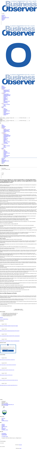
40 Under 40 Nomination (5, 17)
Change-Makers (6, 156)
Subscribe (3, 19)
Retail (4, 100)
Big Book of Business (7, 110)
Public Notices (4, 16)
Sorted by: (1, 117)
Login (3, 163)
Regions (5, 128)
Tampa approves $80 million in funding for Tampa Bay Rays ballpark (9, 325)
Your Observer (4, 433)
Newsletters (3, 15)
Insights (3, 106)
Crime (4, 105)
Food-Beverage (6, 138)
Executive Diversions (7, 113)
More (2, 107)
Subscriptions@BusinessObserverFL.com (8, 404)
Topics (3, 103)
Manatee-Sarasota (6, 90)
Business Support (6, 134)
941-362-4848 (6, 403)
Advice (5, 108)
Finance (5, 97)
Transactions (5, 109)
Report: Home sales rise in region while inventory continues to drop (7, 359)
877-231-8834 (6, 405)
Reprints (5, 114)
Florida (5, 92)
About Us (3, 424)
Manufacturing (6, 99)
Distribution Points (4, 426)
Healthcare (5, 98)
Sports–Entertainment (7, 101)
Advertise (3, 425)
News (2, 85)
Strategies (3, 86)
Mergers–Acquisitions (7, 104)
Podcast (3, 159)
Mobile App (3, 18)
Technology (5, 142)
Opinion (5, 112)
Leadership (3, 88)
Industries (3, 132)
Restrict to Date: (22, 117)
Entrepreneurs (4, 87)
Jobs (2, 427)
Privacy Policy (4, 428)
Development (5, 96)
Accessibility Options (5, 429)
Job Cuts (5, 147)
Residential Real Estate (7, 95)
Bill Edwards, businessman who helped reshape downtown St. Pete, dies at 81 (9, 330)
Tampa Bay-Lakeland (7, 129)
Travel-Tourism (6, 102)
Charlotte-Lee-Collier (7, 91)
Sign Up (8, 350)
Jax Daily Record (4, 434)
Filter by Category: (10, 117)
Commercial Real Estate (7, 94)
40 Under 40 (5, 152)
